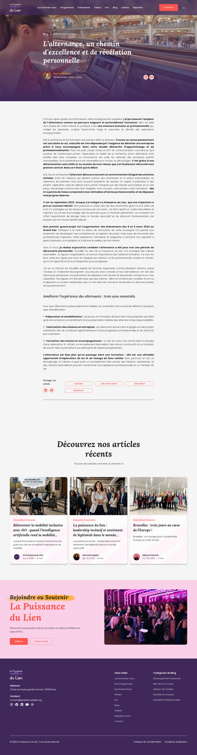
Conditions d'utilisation (175, 741)
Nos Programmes (124, 683)
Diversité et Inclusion (163, 694)
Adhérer (19, 641)
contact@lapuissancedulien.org (26, 700)
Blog (115, 7)
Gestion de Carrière (163, 689)
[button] (47, 7)
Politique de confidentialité (147, 741)
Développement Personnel (167, 678)
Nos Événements (123, 689)
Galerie (125, 7)
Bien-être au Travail (163, 683)
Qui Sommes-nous (124, 678)
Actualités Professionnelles (166, 699)
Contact (119, 721)
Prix (116, 699)
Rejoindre (138, 7)
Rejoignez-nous (123, 716)
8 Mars (118, 694)
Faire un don (41, 641)
